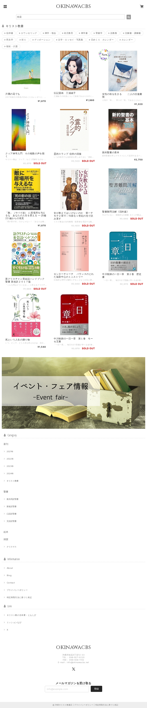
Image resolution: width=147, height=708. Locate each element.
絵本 (6, 531)
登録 (96, 688)
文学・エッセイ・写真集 (70, 39)
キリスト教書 (12, 481)
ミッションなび (14, 622)
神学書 (84, 33)
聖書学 (98, 33)
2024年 (10, 473)
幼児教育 (68, 33)
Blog (9, 575)
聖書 (6, 491)
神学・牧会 (50, 33)
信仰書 (9, 33)
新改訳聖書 (11, 506)
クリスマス (11, 546)
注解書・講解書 (132, 33)
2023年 (10, 466)
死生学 (9, 39)
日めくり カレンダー (102, 39)
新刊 (6, 444)
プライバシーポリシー (17, 590)
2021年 (10, 451)
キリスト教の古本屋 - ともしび (21, 615)
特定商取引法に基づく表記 (19, 597)
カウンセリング (28, 33)
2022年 (10, 459)
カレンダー (127, 39)
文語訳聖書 (11, 521)
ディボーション (42, 39)
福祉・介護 (12, 46)
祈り (23, 39)
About (10, 568)
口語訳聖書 (11, 514)
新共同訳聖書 (12, 499)
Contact (11, 582)
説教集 (113, 33)
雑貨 (6, 539)
